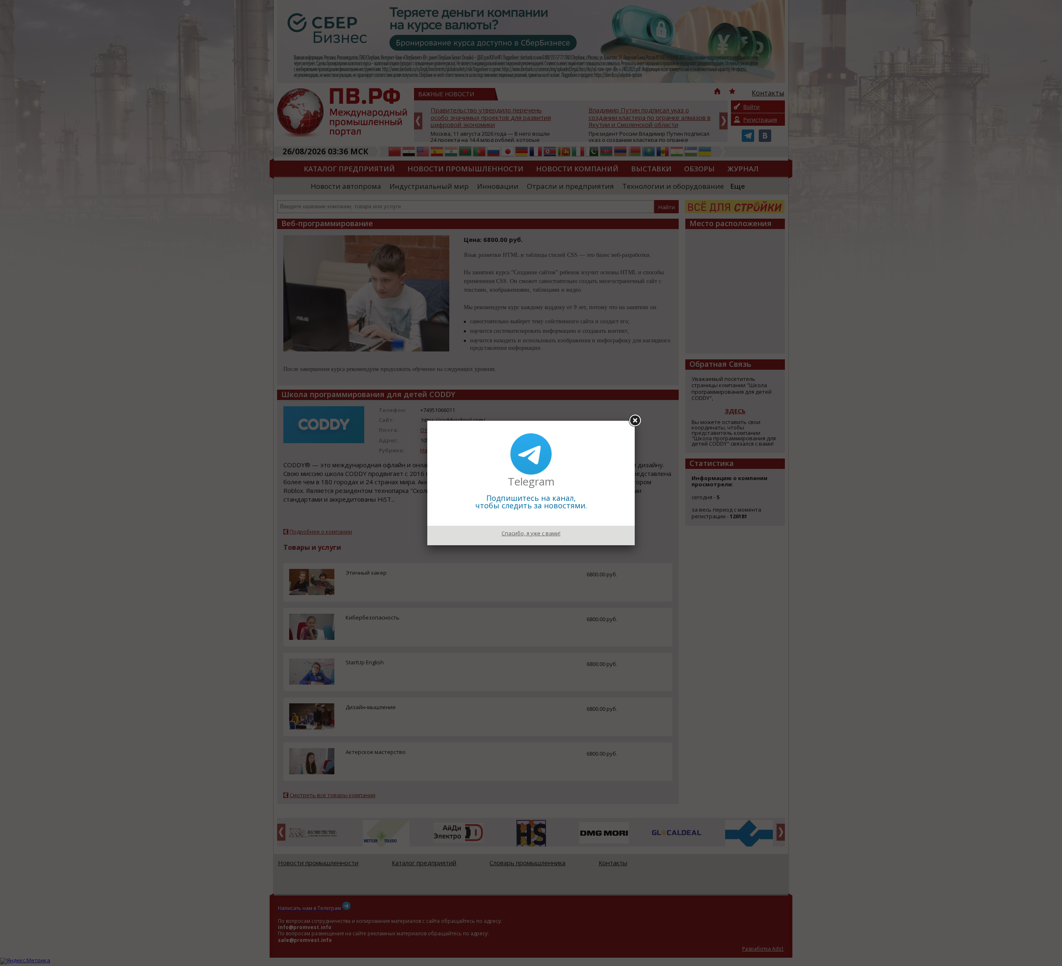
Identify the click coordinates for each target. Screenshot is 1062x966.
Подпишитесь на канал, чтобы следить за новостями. (531, 501)
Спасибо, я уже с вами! (531, 533)
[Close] (634, 420)
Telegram (531, 481)
